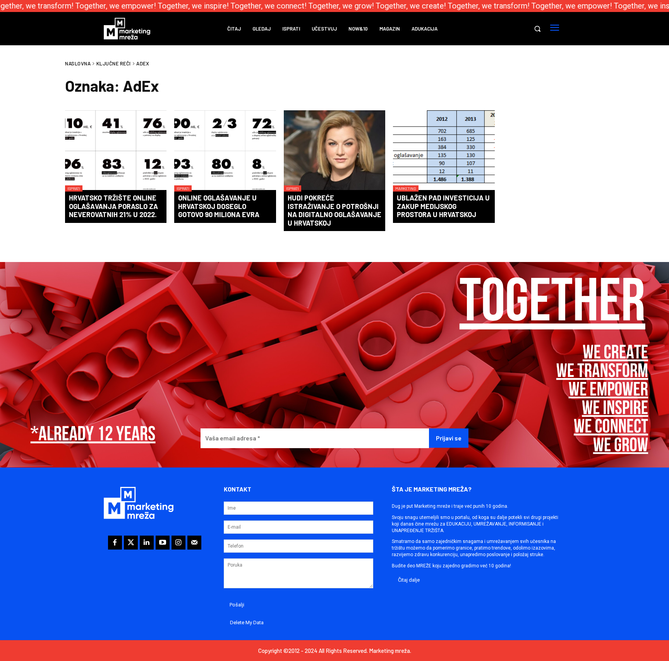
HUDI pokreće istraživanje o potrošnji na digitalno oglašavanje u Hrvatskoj (334, 210)
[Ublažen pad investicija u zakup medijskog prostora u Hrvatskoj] (443, 151)
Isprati (73, 188)
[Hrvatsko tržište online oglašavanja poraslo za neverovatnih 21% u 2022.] (115, 151)
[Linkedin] (147, 543)
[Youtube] (163, 543)
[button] (537, 29)
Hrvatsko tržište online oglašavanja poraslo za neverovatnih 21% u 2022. (113, 206)
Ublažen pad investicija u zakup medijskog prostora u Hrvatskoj (443, 206)
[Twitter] (131, 543)
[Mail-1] (194, 543)
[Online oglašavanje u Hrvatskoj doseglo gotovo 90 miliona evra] (225, 151)
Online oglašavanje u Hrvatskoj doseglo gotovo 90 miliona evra (218, 206)
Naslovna (78, 63)
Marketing (405, 188)
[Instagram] (178, 543)
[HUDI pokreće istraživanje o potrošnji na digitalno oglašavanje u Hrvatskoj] (334, 151)
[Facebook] (115, 543)
